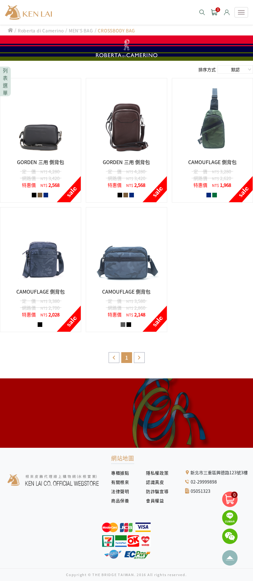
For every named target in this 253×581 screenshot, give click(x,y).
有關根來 (122, 482)
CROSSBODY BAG (116, 30)
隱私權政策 (154, 473)
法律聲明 (122, 491)
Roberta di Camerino (41, 30)
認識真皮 (157, 482)
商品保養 (122, 500)
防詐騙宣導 (157, 491)
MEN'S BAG (81, 30)
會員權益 (157, 500)
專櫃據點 (120, 473)
